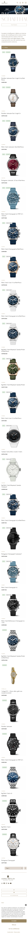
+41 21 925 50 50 (14, 895)
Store (2, 902)
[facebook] (4, 883)
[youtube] (10, 883)
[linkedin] (8, 883)
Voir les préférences (14, 928)
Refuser (14, 924)
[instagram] (6, 883)
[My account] (20, 2)
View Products (14, 24)
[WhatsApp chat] (2, 883)
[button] (26, 905)
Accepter (14, 920)
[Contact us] (14, 892)
